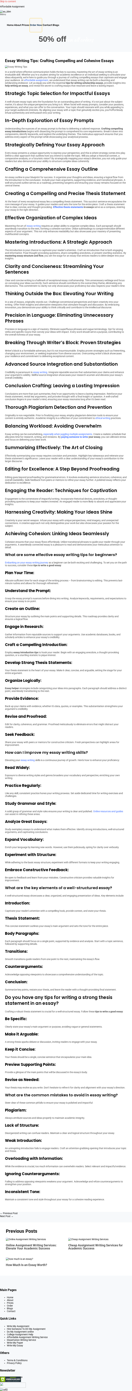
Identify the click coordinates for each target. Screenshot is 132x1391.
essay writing (34, 225)
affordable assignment (36, 80)
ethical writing (102, 418)
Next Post (6, 1216)
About (17, 25)
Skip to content (8, 1)
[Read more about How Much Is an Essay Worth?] (19, 1259)
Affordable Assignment (12, 6)
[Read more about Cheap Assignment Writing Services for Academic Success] (88, 1239)
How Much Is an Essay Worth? (26, 1265)
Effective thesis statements (68, 207)
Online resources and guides (108, 811)
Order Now (36, 25)
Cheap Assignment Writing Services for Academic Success (95, 1246)
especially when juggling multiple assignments (67, 434)
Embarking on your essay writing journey (26, 562)
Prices (25, 25)
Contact (47, 25)
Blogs (56, 25)
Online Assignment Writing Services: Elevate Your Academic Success (31, 1246)
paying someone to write (74, 437)
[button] (66, 14)
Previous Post (9, 1213)
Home (10, 25)
